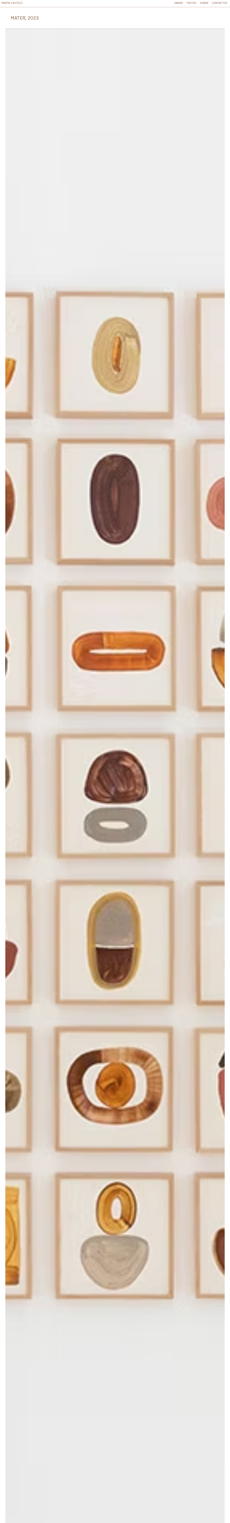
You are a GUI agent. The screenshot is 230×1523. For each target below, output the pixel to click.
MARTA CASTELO (11, 3)
